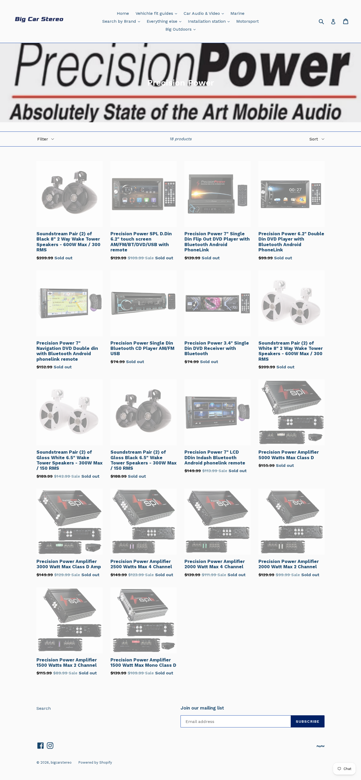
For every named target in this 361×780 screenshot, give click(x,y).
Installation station (210, 21)
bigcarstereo (61, 762)
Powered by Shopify (95, 762)
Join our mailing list (202, 708)
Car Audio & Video (205, 13)
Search (43, 708)
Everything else (165, 21)
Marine (237, 13)
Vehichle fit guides (158, 13)
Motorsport (247, 21)
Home (123, 13)
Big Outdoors (181, 29)
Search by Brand (122, 21)
